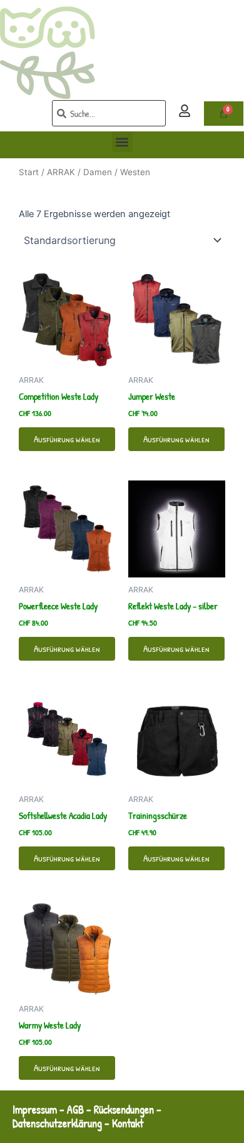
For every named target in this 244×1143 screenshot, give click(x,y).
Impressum (35, 1109)
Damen (97, 172)
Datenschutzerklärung (57, 1123)
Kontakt (129, 1123)
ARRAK (61, 172)
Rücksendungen (124, 1109)
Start (29, 172)
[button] (122, 141)
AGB (75, 1109)
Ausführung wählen (67, 439)
